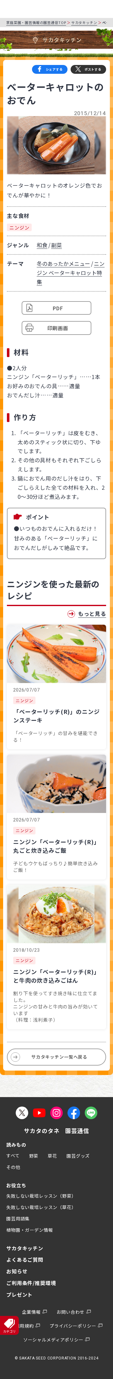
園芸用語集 (18, 1218)
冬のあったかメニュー (63, 263)
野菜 (34, 1156)
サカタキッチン (84, 22)
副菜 (56, 245)
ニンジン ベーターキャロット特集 (71, 273)
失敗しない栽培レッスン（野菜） (41, 1196)
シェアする (54, 69)
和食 (42, 245)
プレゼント (19, 1294)
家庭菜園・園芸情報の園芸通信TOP (36, 22)
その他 (13, 1167)
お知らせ (16, 1271)
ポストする (92, 69)
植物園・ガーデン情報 (29, 1230)
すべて (13, 1155)
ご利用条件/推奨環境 (31, 1283)
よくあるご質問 (24, 1259)
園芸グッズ (78, 1156)
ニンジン (19, 227)
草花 (52, 1156)
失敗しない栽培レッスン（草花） (41, 1207)
